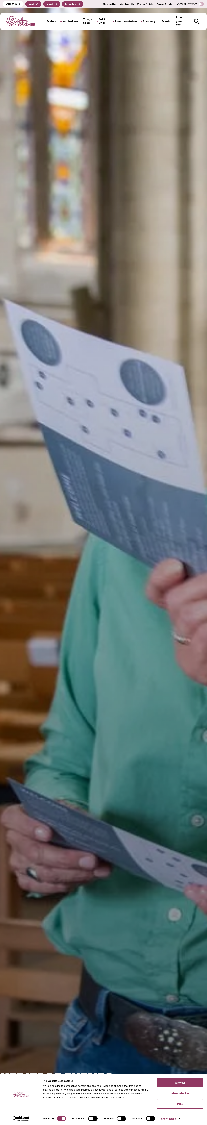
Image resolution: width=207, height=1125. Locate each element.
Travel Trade (164, 4)
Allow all (180, 1082)
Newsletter (110, 4)
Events (166, 21)
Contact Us (127, 4)
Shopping (149, 21)
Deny (180, 1103)
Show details (168, 1118)
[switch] (93, 1118)
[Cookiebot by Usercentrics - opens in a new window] (21, 1118)
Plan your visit (179, 21)
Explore (51, 21)
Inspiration (70, 21)
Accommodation (126, 21)
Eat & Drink (102, 21)
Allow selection (180, 1093)
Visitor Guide (145, 4)
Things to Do (87, 21)
